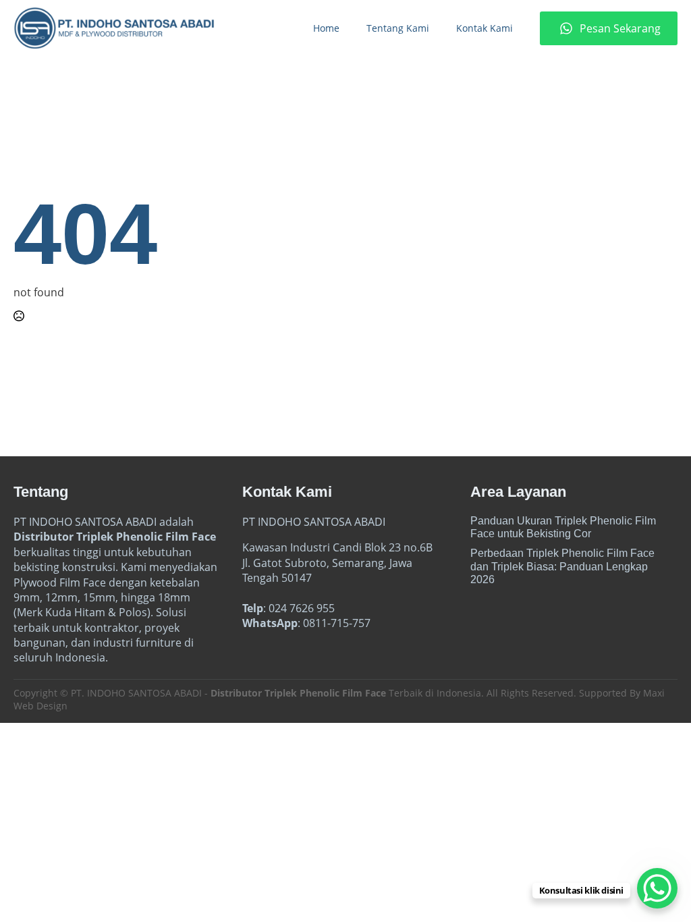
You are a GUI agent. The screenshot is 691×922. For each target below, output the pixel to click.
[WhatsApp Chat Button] (657, 888)
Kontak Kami (484, 28)
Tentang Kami (397, 28)
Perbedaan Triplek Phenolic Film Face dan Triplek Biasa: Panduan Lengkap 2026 (562, 566)
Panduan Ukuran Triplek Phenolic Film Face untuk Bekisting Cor (563, 527)
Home (326, 28)
